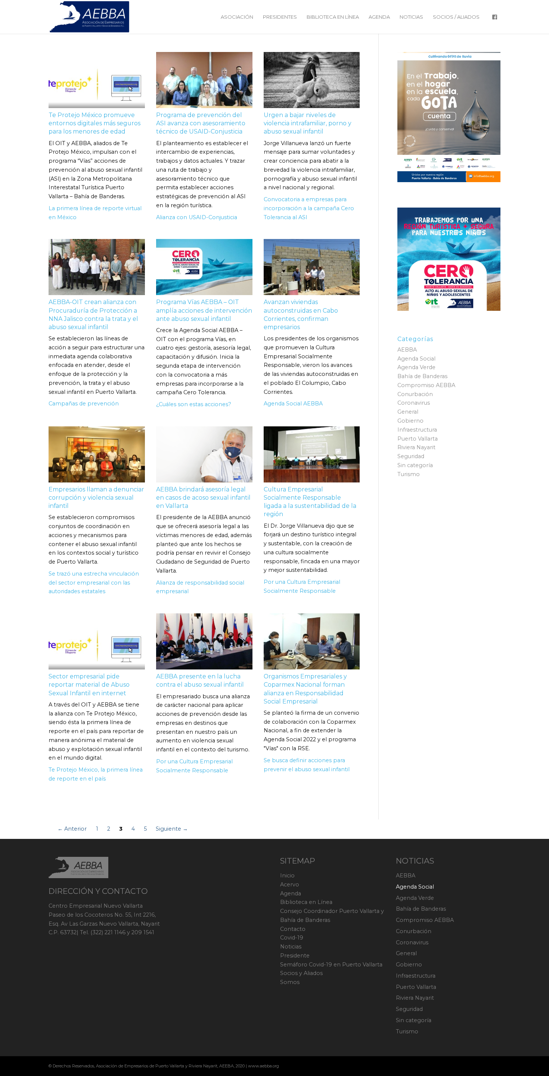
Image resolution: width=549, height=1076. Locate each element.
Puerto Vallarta (417, 438)
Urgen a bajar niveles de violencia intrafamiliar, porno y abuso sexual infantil (307, 123)
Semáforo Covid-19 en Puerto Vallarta (331, 964)
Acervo (289, 884)
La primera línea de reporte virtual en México (95, 213)
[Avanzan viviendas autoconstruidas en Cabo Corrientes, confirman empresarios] (312, 267)
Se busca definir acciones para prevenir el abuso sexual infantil (307, 765)
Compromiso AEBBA (426, 385)
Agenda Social (416, 358)
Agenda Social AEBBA (293, 403)
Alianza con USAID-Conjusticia (196, 217)
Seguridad (410, 456)
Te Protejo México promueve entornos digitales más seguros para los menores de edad (94, 123)
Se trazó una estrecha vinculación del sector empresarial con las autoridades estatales (94, 582)
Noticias (290, 946)
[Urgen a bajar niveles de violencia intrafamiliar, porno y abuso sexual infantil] (312, 80)
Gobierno (410, 420)
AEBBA (407, 349)
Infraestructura (417, 429)
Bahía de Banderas (422, 376)
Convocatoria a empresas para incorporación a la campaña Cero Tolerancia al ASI (309, 208)
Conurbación (415, 394)
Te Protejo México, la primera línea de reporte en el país (96, 774)
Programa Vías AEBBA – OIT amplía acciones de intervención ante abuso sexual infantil (204, 310)
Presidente (295, 955)
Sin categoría (415, 465)
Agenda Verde (416, 367)
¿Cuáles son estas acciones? (193, 404)
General (407, 411)
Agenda (290, 893)
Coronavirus (413, 402)
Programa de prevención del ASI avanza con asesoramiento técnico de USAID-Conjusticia (200, 123)
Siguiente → (172, 828)
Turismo (408, 474)
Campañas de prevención (84, 403)
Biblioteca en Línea (306, 902)
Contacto (292, 929)
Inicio (287, 875)
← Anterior (72, 828)
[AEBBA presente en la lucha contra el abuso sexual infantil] (204, 641)
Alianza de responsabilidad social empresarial (200, 587)
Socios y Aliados (301, 973)
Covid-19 (291, 937)
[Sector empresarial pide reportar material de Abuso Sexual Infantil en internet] (97, 641)
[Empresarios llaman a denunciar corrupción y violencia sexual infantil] (97, 454)
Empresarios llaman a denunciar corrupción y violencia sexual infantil (96, 497)
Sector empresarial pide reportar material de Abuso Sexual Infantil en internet (89, 684)
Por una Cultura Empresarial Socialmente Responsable (302, 586)
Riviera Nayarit (416, 447)
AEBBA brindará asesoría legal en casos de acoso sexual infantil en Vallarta (203, 497)
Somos (290, 982)
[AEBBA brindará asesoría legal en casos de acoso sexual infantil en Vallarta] (204, 454)
